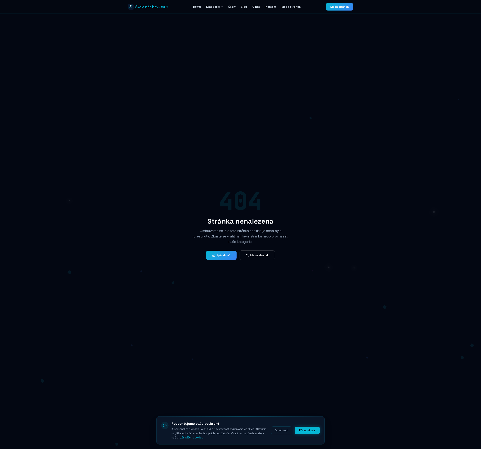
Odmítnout (281, 430)
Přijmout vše (307, 430)
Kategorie (213, 6)
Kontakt (270, 6)
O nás (256, 6)
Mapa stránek (291, 6)
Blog (244, 6)
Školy (232, 6)
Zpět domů (224, 255)
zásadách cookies (191, 437)
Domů (197, 6)
